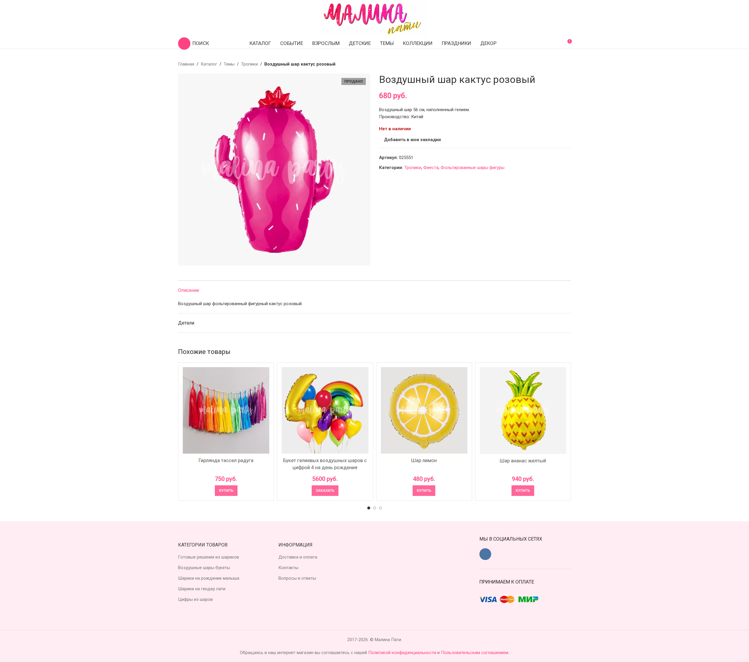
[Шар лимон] (424, 410)
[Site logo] (374, 18)
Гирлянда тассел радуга (226, 460)
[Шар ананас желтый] (523, 410)
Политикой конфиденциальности (402, 652)
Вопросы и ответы (297, 578)
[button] (226, 490)
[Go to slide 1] (368, 507)
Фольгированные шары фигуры (472, 167)
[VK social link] (485, 554)
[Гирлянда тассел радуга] (226, 410)
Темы (229, 64)
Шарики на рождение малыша (208, 578)
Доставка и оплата (297, 557)
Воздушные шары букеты (204, 567)
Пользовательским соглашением (474, 652)
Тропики (249, 64)
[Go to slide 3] (380, 507)
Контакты (288, 567)
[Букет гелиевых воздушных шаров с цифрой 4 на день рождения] (325, 410)
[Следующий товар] (567, 64)
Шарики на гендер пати (201, 588)
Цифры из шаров (195, 599)
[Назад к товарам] (560, 64)
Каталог (209, 64)
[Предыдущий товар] (553, 64)
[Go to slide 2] (374, 507)
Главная (186, 64)
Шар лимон (424, 460)
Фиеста (431, 167)
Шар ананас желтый (523, 461)
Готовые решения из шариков (208, 557)
